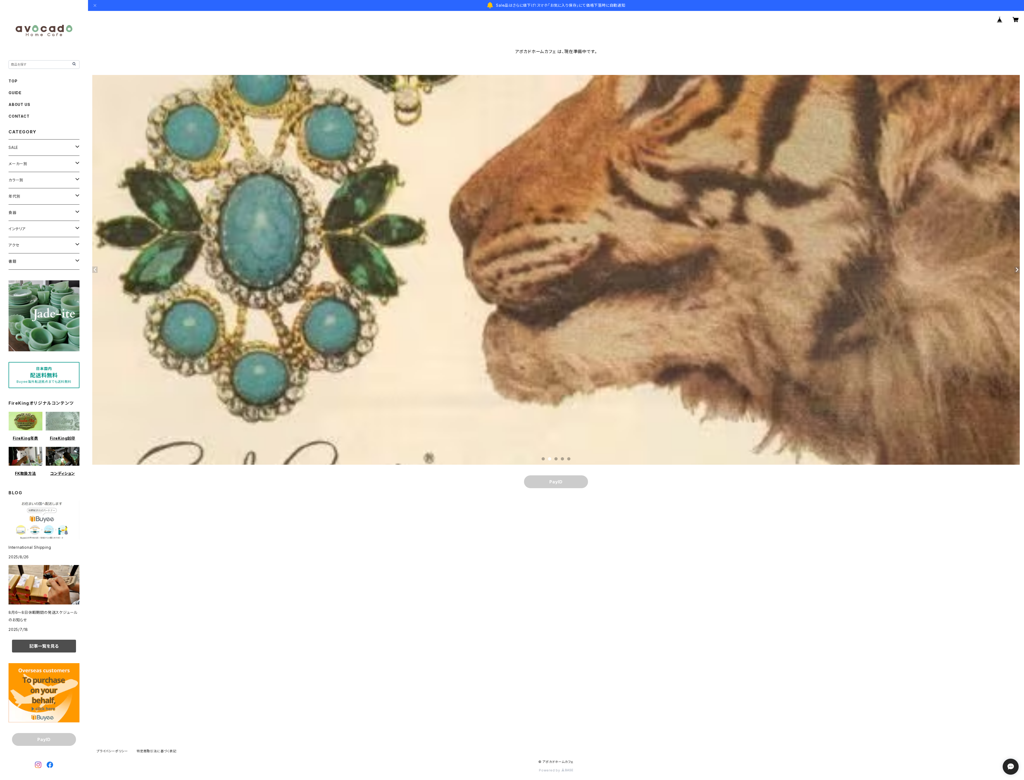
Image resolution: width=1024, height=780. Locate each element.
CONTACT (19, 116)
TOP (13, 81)
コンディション (62, 473)
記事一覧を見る (44, 646)
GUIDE (15, 92)
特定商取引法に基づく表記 (157, 751)
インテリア (17, 228)
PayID (556, 481)
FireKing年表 (25, 438)
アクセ (14, 245)
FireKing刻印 (62, 438)
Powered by (550, 770)
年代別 (14, 196)
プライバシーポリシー (112, 751)
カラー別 (16, 180)
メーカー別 (18, 163)
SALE (13, 147)
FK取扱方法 (25, 473)
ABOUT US (19, 104)
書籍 (13, 261)
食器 (13, 212)
